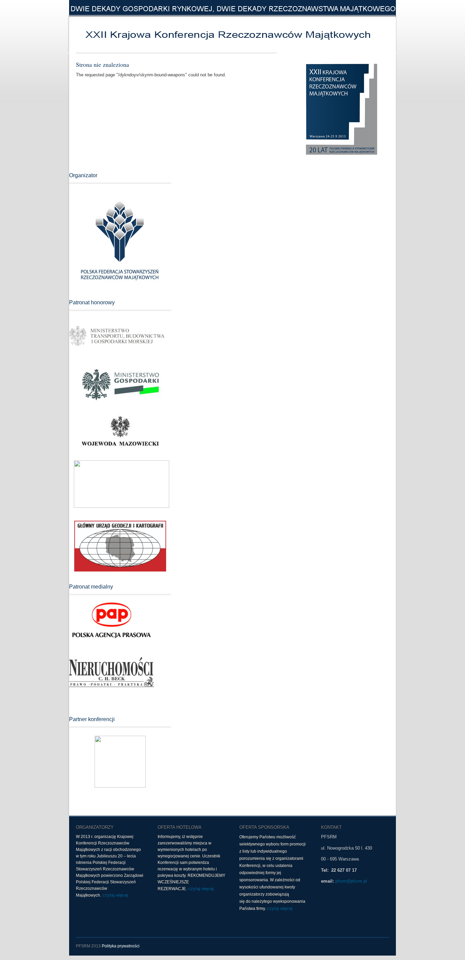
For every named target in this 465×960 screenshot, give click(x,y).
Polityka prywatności (121, 946)
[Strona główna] (174, 35)
